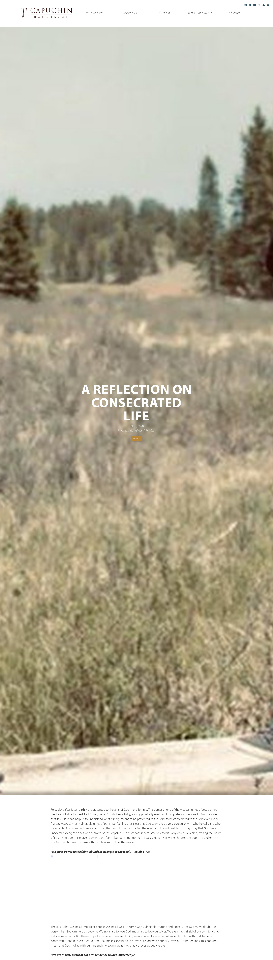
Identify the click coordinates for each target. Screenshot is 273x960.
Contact (235, 13)
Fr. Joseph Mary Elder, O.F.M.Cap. (137, 430)
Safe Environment (200, 13)
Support (164, 13)
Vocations (130, 13)
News (136, 438)
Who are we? (95, 13)
